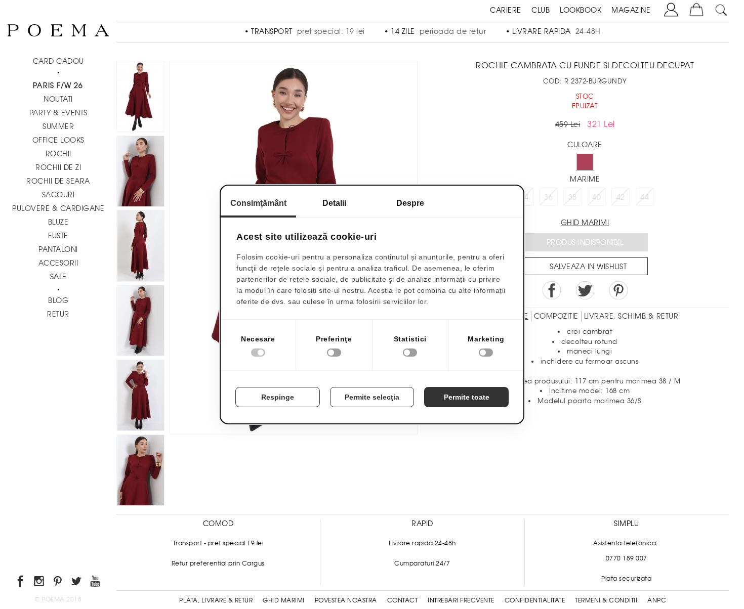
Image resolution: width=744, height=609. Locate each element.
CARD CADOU (58, 61)
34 (524, 197)
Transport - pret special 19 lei (218, 543)
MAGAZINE (630, 10)
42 (620, 197)
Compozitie (556, 316)
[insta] (39, 583)
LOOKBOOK (580, 10)
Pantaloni (58, 249)
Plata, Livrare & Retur (216, 600)
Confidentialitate (535, 600)
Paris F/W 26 (58, 85)
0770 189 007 (626, 558)
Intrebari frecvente (461, 600)
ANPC (656, 600)
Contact (402, 600)
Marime (585, 179)
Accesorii (58, 263)
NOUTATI (58, 99)
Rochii (58, 154)
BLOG (58, 300)
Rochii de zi (58, 167)
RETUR (58, 314)
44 (644, 197)
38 (572, 197)
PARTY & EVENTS (58, 113)
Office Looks (58, 140)
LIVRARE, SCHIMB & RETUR (631, 316)
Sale (58, 277)
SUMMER (58, 126)
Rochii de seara (58, 181)
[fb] (21, 583)
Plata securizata (626, 578)
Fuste (58, 236)
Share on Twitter (585, 290)
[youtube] (96, 583)
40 (596, 197)
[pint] (58, 583)
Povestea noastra (346, 600)
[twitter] (77, 583)
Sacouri (58, 195)
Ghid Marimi (284, 600)
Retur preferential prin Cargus (218, 563)
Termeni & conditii (606, 600)
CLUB (540, 10)
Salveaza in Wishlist (588, 267)
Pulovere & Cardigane (58, 208)
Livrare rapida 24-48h (422, 543)
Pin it (618, 290)
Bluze (58, 222)
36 (548, 197)
